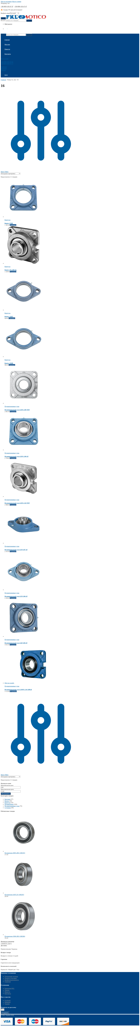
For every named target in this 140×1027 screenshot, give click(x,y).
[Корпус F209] (24, 217)
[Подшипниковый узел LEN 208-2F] (24, 590)
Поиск (29, 20)
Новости (7, 992)
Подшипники (9, 804)
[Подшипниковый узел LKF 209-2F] (24, 636)
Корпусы (7, 220)
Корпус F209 (9, 223)
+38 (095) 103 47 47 (7, 6)
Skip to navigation (6, 1)
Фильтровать (6, 793)
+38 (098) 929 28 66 (7, 62)
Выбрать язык (5, 13)
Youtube (3, 70)
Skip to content (16, 1)
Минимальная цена (7, 785)
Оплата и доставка (11, 978)
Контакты (8, 993)
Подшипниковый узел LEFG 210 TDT (17, 503)
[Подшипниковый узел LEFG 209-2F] (24, 450)
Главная (3, 80)
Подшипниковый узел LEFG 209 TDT (17, 410)
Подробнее (13, 691)
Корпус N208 (9, 363)
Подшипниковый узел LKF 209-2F (16, 643)
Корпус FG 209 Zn (10, 270)
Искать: (3, 20)
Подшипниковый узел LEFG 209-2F (16, 456)
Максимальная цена (7, 789)
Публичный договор (11, 976)
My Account (4, 59)
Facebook (4, 67)
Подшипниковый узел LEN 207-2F (16, 549)
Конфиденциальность (12, 980)
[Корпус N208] (24, 356)
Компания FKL (9, 988)
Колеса (7, 801)
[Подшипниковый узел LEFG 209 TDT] (24, 403)
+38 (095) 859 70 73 (7, 63)
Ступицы (8, 808)
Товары (7, 990)
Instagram (4, 68)
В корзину (13, 225)
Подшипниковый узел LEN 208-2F (16, 596)
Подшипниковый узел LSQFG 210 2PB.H (18, 689)
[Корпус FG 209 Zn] (24, 263)
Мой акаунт (8, 24)
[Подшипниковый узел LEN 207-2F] (24, 543)
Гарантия (8, 981)
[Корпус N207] (24, 310)
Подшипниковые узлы (12, 406)
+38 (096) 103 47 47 (20, 6)
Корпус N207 (9, 316)
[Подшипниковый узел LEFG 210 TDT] (24, 496)
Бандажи (7, 799)
